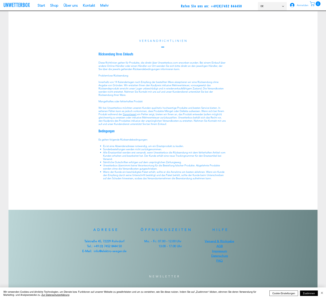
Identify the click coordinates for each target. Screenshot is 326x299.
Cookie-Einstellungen (283, 293)
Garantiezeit (130, 114)
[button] (316, 3)
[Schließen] (322, 293)
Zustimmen (309, 293)
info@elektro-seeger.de (110, 251)
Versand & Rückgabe (219, 241)
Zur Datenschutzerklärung (55, 294)
